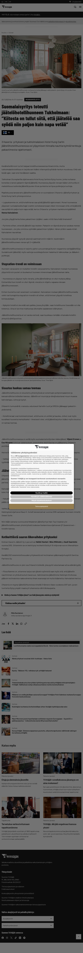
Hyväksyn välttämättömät (41, 497)
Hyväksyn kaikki (41, 493)
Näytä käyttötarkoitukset (42, 500)
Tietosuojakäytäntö (41, 506)
